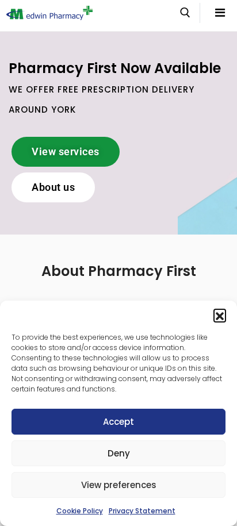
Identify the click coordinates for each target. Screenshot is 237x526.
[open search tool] (185, 12)
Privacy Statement (142, 511)
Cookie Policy (79, 511)
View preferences (118, 485)
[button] (219, 315)
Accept (118, 422)
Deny (119, 453)
